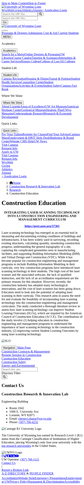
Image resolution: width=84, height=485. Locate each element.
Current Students (68, 33)
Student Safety (52, 85)
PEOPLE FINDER (41, 473)
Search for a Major (13, 54)
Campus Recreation (14, 78)
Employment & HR (20, 137)
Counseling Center (32, 82)
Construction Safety (14, 362)
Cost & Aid (50, 33)
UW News (40, 141)
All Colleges (67, 61)
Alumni (37, 10)
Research (15, 190)
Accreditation (10, 478)
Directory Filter (11, 373)
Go (4, 22)
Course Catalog (22, 58)
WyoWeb (7, 10)
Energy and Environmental (18, 365)
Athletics (27, 10)
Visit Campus (10, 144)
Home (17, 183)
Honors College (30, 61)
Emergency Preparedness (50, 478)
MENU (7, 36)
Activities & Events (31, 85)
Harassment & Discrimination (46, 481)
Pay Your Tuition (12, 134)
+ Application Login (54, 10)
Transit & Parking (60, 78)
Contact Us (8, 463)
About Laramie (11, 106)
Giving (17, 10)
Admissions (35, 33)
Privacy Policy (19, 481)
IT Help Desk (41, 137)
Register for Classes (34, 134)
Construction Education (16, 358)
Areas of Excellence (32, 106)
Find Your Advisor (58, 134)
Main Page (24, 347)
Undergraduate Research (29, 113)
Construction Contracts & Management (26, 351)
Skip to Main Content (15, 3)
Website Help (26, 478)
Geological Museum (33, 110)
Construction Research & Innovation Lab (34, 186)
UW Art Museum (56, 106)
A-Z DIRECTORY (14, 473)
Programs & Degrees (15, 33)
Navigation (9, 347)
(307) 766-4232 (28, 422)
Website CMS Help (22, 141)
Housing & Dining (37, 78)
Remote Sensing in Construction (21, 355)
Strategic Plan (54, 110)
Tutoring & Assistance (45, 58)
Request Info (9, 148)
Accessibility (72, 481)
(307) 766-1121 (29, 459)
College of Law (50, 61)
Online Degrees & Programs (42, 54)
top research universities (16, 445)
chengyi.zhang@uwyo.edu (34, 418)
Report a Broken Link (15, 470)
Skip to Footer (37, 3)
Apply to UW (10, 151)
